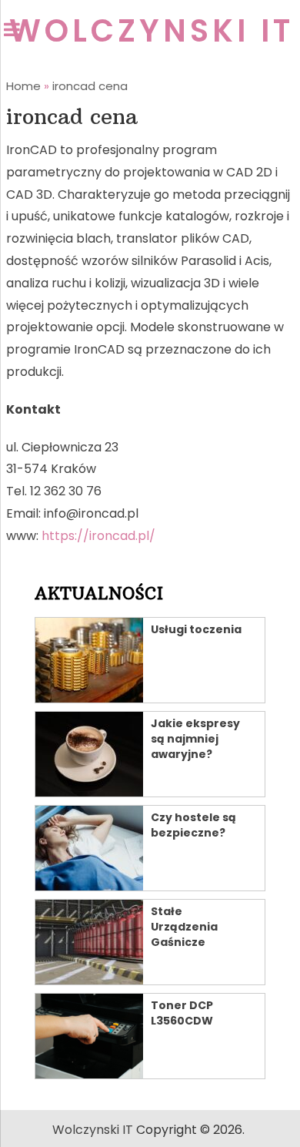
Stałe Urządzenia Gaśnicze (184, 927)
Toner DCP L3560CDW (182, 1013)
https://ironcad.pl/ (98, 536)
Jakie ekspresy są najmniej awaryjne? (195, 739)
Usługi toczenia (196, 629)
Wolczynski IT (151, 30)
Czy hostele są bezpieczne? (193, 825)
